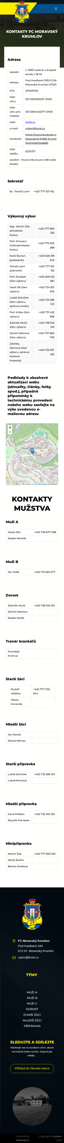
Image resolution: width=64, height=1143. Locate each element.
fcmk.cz (30, 122)
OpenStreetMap (40, 484)
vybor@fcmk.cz (35, 128)
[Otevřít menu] (56, 9)
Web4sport (22, 1140)
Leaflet (27, 484)
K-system (56, 1136)
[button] (32, 451)
